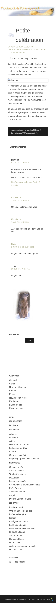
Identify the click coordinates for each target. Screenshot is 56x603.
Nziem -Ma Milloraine (19, 444)
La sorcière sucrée (17, 481)
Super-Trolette (15, 535)
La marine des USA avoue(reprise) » (24, 133)
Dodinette (13, 425)
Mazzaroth (14, 478)
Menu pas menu (16, 408)
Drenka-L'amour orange (20, 499)
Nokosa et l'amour (32, 50)
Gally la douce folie (18, 455)
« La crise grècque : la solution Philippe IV (25, 130)
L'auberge (13, 401)
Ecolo (12, 394)
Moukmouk (13, 50)
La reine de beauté (18, 525)
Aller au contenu (11, 2)
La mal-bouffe (15, 405)
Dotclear (46, 599)
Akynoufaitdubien (17, 492)
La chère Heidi (16, 507)
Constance (16, 197)
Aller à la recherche (44, 2)
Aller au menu (27, 2)
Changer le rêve (16, 467)
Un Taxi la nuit (15, 549)
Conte (12, 384)
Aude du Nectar (16, 471)
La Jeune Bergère (17, 514)
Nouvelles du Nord (18, 398)
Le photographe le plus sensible (24, 459)
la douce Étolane (17, 532)
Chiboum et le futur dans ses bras (24, 485)
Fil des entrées (18, 562)
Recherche (14, 334)
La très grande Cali (18, 448)
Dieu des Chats (16, 539)
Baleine (12, 391)
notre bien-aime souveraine (22, 528)
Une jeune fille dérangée (20, 511)
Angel (12, 495)
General (13, 380)
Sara (13, 244)
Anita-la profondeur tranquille (22, 546)
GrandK (12, 452)
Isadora (12, 518)
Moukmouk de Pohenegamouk (28, 18)
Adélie (12, 441)
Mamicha (13, 437)
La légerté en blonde (18, 521)
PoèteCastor (15, 488)
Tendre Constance (17, 474)
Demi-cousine (15, 542)
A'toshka (13, 434)
